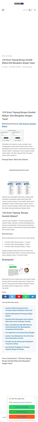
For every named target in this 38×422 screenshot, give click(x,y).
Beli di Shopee (22, 417)
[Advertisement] (19, 34)
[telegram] (32, 297)
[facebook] (5, 297)
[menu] (4, 10)
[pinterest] (19, 297)
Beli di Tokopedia (22, 412)
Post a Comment (27, 67)
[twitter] (12, 297)
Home (4, 417)
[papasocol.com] (19, 3)
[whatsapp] (25, 297)
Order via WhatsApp (21, 407)
